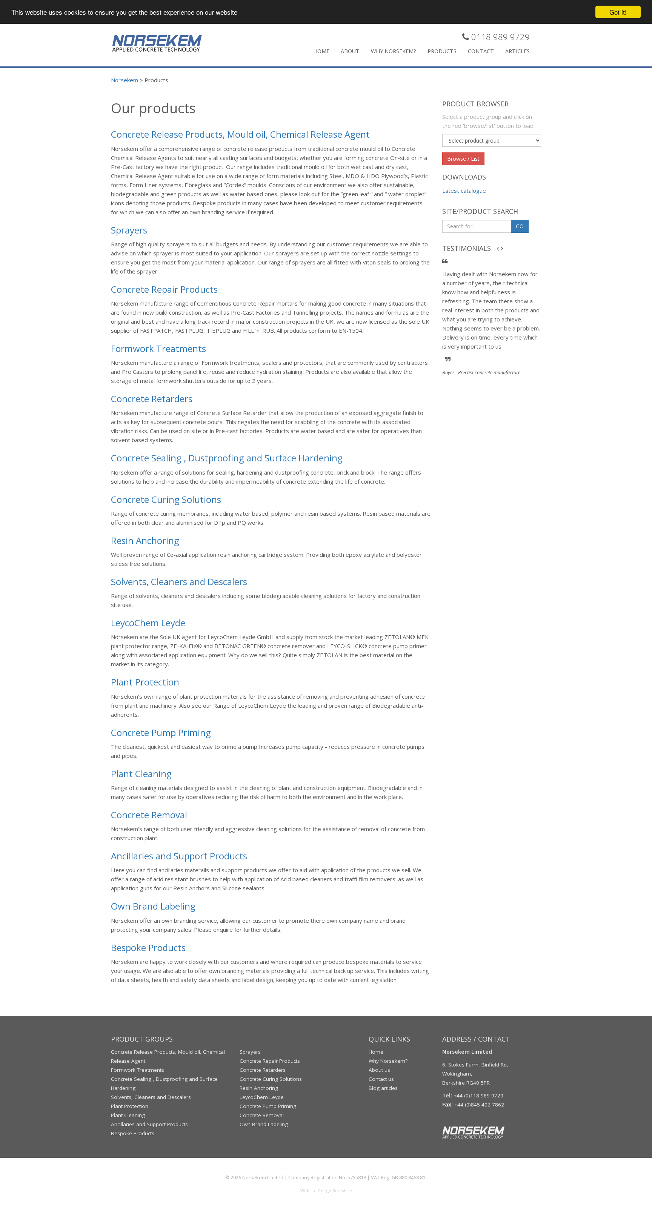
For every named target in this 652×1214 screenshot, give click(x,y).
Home (321, 51)
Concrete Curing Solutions (166, 499)
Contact (481, 51)
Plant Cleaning (141, 773)
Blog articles (383, 1088)
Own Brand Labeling (153, 906)
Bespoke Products (148, 947)
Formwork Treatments (158, 348)
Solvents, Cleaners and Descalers (179, 581)
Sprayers (129, 230)
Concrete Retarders (151, 398)
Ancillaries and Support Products (179, 856)
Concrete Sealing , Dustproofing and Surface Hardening (227, 458)
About (350, 51)
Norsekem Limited (262, 1177)
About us (379, 1069)
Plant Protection (145, 682)
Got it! (618, 12)
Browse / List (463, 158)
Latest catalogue (464, 190)
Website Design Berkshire (326, 1190)
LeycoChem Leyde (148, 622)
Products (442, 51)
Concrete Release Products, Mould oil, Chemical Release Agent (240, 134)
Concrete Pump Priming (161, 732)
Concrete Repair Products (164, 289)
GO (520, 226)
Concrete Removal (149, 814)
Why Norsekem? (393, 51)
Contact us (381, 1079)
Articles (517, 51)
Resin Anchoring (145, 540)
